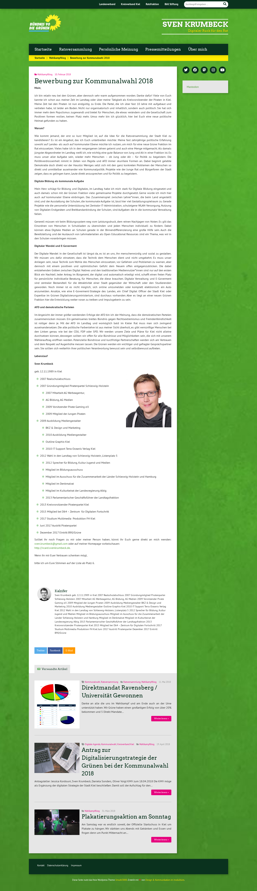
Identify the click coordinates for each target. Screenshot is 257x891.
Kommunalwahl (92, 681)
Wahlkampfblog (57, 58)
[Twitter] (186, 70)
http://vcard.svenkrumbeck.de (52, 548)
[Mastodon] (204, 70)
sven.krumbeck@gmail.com (51, 543)
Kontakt (40, 865)
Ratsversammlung (75, 49)
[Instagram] (213, 70)
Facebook (55, 650)
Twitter (41, 650)
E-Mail (69, 650)
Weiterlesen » (161, 718)
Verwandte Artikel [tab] (54, 669)
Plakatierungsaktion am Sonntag (126, 816)
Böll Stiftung (171, 4)
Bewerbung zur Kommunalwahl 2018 (93, 81)
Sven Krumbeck (195, 24)
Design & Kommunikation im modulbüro (164, 879)
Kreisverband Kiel (130, 4)
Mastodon (193, 87)
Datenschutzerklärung (57, 865)
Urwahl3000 (121, 879)
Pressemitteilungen (163, 49)
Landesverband (107, 4)
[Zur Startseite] (45, 30)
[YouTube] (222, 70)
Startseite (43, 49)
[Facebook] (195, 70)
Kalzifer (61, 591)
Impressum (76, 865)
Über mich (197, 49)
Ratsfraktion (152, 4)
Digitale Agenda (92, 744)
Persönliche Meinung (118, 49)
